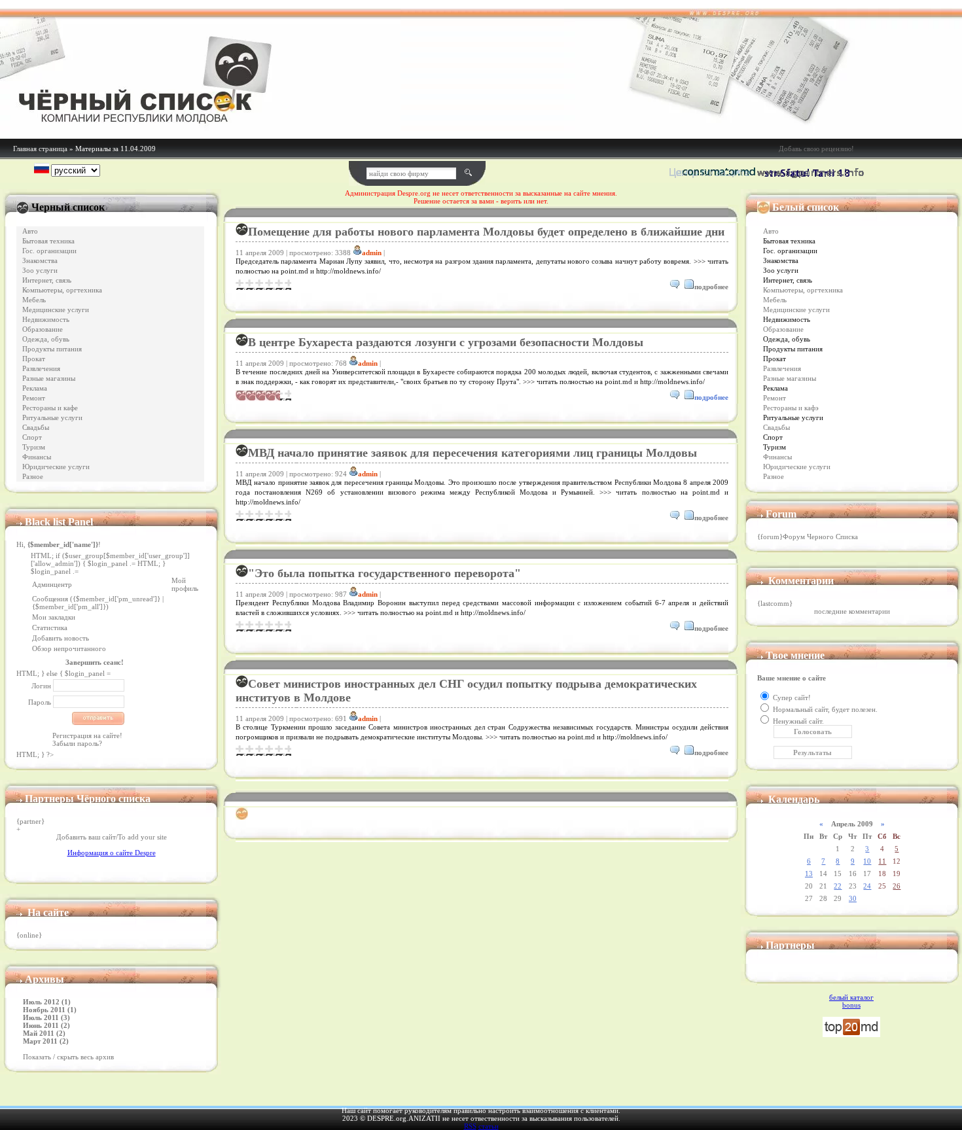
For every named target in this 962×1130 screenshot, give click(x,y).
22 (838, 886)
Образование (42, 329)
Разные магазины (48, 378)
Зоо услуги (40, 270)
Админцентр (52, 584)
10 (867, 861)
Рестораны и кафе (50, 408)
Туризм (33, 447)
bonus (851, 1005)
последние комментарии (852, 611)
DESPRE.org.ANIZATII (403, 1118)
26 (896, 886)
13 (809, 873)
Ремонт (33, 398)
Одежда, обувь (45, 339)
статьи (488, 1126)
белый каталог (851, 997)
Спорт (32, 437)
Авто (30, 231)
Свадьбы (35, 427)
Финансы (36, 457)
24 (867, 886)
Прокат (33, 358)
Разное (32, 476)
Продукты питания (52, 349)
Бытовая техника (48, 241)
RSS (470, 1126)
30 (853, 898)
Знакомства (40, 260)
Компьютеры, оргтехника (62, 290)
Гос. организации (49, 251)
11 (882, 861)
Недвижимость (45, 319)
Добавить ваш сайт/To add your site (111, 837)
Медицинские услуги (55, 309)
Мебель (34, 300)
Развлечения (41, 368)
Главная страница (40, 148)
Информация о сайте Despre (111, 852)
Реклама (34, 388)
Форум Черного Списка (820, 536)
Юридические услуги (56, 466)
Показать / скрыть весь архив (68, 1057)
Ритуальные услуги (52, 417)
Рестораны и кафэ (791, 408)
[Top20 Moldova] (851, 1034)
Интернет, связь (46, 280)
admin (372, 252)
